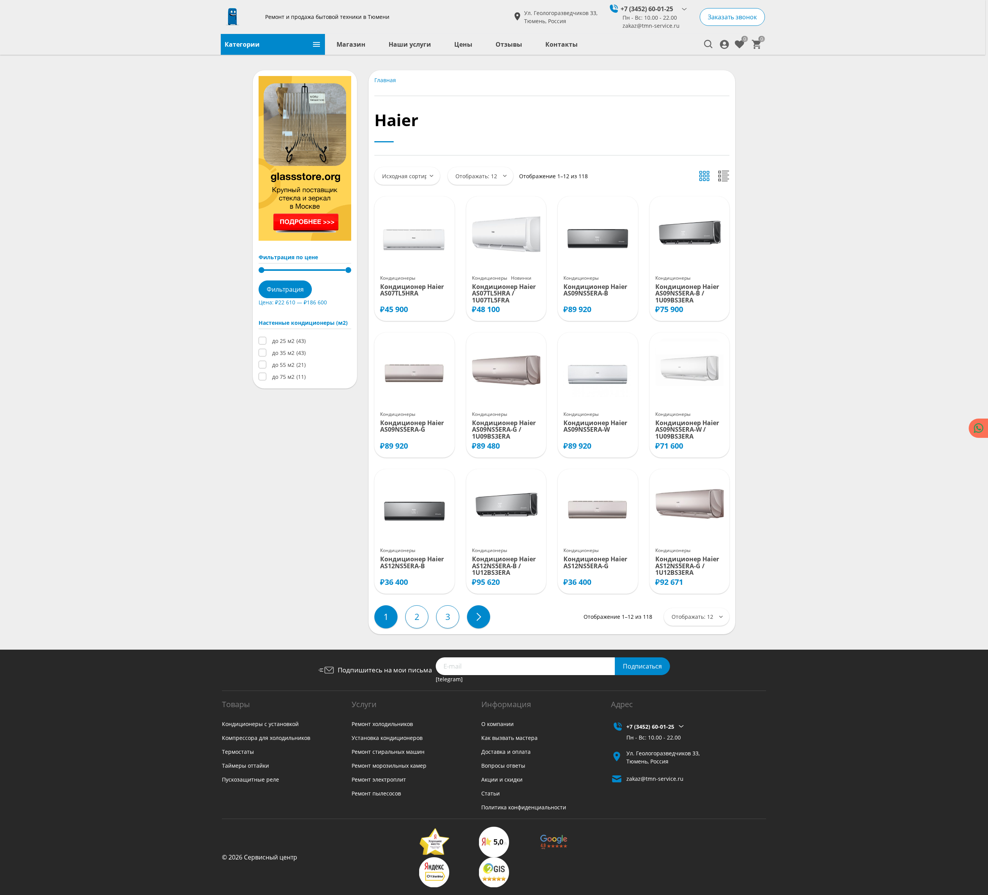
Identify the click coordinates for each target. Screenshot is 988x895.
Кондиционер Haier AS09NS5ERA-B (595, 290)
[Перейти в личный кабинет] (724, 44)
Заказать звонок (732, 17)
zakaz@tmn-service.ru (651, 25)
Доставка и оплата (506, 751)
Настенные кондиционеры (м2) (303, 322)
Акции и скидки (502, 779)
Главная (385, 80)
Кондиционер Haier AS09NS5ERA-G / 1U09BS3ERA (504, 430)
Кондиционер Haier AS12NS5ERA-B (412, 562)
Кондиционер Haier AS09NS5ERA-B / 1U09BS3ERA (687, 294)
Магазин (351, 44)
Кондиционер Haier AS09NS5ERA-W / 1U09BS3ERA (687, 430)
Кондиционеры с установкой (260, 724)
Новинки (521, 278)
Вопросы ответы (503, 765)
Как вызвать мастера (509, 737)
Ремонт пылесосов (376, 793)
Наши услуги (410, 44)
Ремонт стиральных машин (388, 751)
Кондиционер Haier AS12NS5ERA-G (595, 562)
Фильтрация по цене (288, 257)
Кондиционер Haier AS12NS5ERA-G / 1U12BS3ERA (687, 566)
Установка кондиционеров (387, 737)
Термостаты (238, 751)
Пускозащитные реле (250, 779)
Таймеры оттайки (245, 765)
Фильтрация (285, 289)
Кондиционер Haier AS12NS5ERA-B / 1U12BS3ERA (504, 566)
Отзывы (509, 44)
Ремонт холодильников (382, 724)
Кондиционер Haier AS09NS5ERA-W (595, 426)
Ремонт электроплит (379, 779)
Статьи (490, 793)
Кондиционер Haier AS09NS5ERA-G (412, 426)
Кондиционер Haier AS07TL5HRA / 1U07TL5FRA (504, 294)
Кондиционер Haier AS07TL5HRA (412, 290)
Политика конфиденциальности (523, 807)
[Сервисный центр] (240, 17)
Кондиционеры (397, 278)
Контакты (561, 44)
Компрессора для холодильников (266, 737)
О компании (497, 724)
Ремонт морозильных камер (389, 765)
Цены (463, 44)
